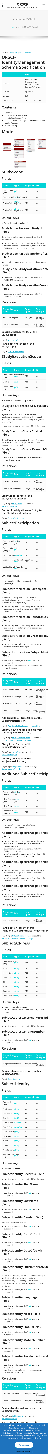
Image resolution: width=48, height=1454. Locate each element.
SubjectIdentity (11, 125)
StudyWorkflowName (12, 203)
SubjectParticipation (17, 118)
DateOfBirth (8, 1122)
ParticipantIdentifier (11, 541)
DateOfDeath (8, 1127)
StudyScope (10, 113)
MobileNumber (9, 1150)
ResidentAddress (10, 1393)
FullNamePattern (10, 1132)
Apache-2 (29, 91)
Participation (8, 920)
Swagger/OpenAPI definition (21, 52)
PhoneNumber (9, 995)
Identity (6, 710)
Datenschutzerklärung (24, 1451)
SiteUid (6, 382)
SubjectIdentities (10, 1063)
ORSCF (22, 4)
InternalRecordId (10, 961)
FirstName (7, 1109)
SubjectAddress (11, 123)
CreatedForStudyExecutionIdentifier (18, 560)
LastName (7, 1113)
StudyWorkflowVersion (13, 210)
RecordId (7, 1102)
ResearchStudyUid (11, 190)
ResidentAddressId (11, 1154)
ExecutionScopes (10, 317)
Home (12, 27)
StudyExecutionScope (18, 115)
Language (7, 1136)
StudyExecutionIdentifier (13, 375)
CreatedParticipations (12, 488)
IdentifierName (9, 799)
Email (5, 1145)
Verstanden (24, 1445)
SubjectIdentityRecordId (13, 567)
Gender (6, 1118)
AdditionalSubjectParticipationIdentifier (29, 120)
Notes (5, 1141)
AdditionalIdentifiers (12, 689)
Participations (9, 324)
